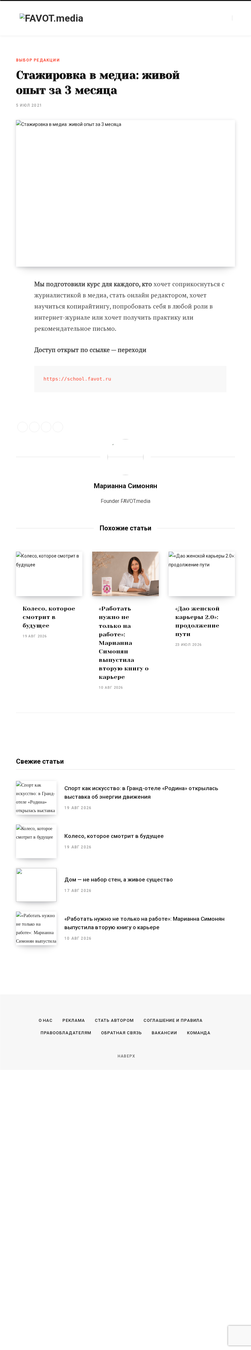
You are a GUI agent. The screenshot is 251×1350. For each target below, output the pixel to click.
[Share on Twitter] (11, 286)
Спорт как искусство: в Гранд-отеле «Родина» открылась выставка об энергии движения (141, 792)
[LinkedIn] (46, 427)
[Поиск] (236, 18)
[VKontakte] (11, 321)
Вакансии (164, 1032)
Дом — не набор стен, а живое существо (118, 879)
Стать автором (114, 1020)
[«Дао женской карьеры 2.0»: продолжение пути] (202, 574)
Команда (199, 1032)
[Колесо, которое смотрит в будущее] (49, 574)
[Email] (11, 339)
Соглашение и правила (173, 1020)
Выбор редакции (38, 60)
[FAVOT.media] (51, 18)
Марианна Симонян (125, 486)
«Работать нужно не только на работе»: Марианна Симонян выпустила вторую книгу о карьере (124, 642)
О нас (46, 1020)
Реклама (73, 1020)
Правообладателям (66, 1032)
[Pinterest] (11, 304)
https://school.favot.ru (77, 379)
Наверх (125, 1056)
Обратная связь (121, 1032)
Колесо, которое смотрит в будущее (49, 617)
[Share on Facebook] (22, 427)
